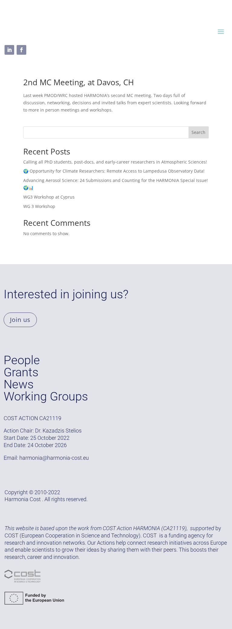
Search (198, 132)
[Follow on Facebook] (21, 50)
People (22, 360)
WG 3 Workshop (39, 206)
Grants (21, 372)
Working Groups (46, 396)
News (19, 384)
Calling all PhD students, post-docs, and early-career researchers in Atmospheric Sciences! (115, 162)
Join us (20, 320)
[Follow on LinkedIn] (9, 50)
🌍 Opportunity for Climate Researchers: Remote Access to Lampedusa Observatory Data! (114, 171)
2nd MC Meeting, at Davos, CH (78, 82)
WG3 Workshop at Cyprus (49, 197)
